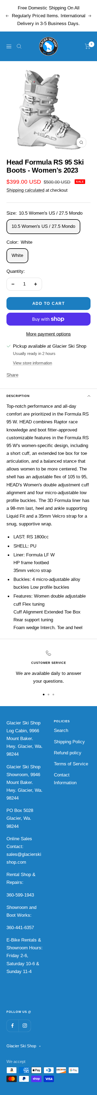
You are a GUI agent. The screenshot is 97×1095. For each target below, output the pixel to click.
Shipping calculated (25, 190)
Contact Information (65, 778)
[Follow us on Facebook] (12, 1026)
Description (18, 395)
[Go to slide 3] (53, 694)
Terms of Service (71, 763)
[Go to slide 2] (48, 694)
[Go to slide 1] (43, 694)
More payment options (48, 334)
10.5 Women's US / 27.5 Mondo (43, 226)
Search (61, 730)
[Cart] (88, 46)
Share (12, 375)
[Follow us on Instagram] (25, 1026)
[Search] (19, 46)
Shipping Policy (69, 741)
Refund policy (67, 752)
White (17, 255)
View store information (32, 363)
